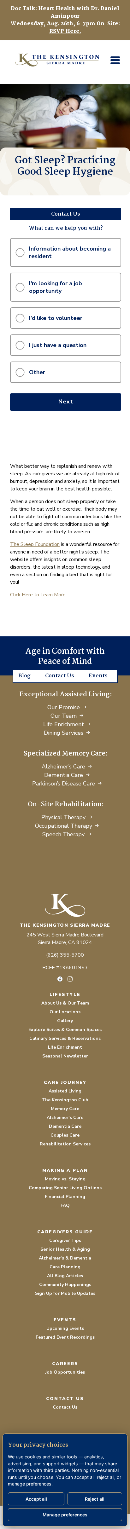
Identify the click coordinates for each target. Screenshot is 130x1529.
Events (98, 676)
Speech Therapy (63, 834)
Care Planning (65, 1267)
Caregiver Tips (65, 1240)
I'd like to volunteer (55, 318)
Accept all (36, 1499)
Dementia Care (63, 775)
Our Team (63, 716)
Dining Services (63, 733)
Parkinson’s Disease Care (63, 783)
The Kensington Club (65, 1100)
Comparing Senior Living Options (65, 1188)
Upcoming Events (65, 1328)
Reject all (94, 1499)
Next (65, 401)
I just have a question (57, 345)
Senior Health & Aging (65, 1249)
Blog (24, 676)
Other (37, 372)
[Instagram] (70, 979)
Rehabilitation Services (65, 1144)
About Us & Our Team (65, 1003)
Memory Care (65, 1109)
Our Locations (65, 1012)
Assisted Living (65, 1091)
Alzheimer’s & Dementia (65, 1258)
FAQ (65, 1205)
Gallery (65, 1021)
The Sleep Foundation (35, 544)
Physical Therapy (63, 817)
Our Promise (63, 707)
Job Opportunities (65, 1372)
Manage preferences (65, 1514)
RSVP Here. (65, 31)
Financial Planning (65, 1197)
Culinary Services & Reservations (65, 1038)
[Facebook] (59, 979)
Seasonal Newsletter (65, 1056)
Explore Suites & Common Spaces (65, 1030)
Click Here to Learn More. (38, 594)
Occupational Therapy (63, 826)
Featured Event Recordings (65, 1337)
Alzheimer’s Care (63, 766)
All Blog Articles (65, 1276)
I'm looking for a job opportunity (55, 287)
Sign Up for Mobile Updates (65, 1293)
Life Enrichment (63, 724)
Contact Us (59, 676)
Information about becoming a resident (70, 252)
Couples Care (65, 1135)
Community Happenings (65, 1285)
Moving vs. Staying (65, 1179)
